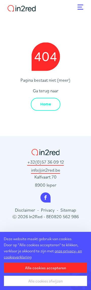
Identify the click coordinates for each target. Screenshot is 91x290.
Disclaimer (25, 210)
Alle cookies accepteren (45, 267)
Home (45, 104)
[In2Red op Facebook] (45, 197)
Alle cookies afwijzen (45, 280)
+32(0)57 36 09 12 (45, 162)
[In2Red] (22, 7)
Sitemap (68, 210)
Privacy (48, 210)
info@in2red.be (45, 170)
